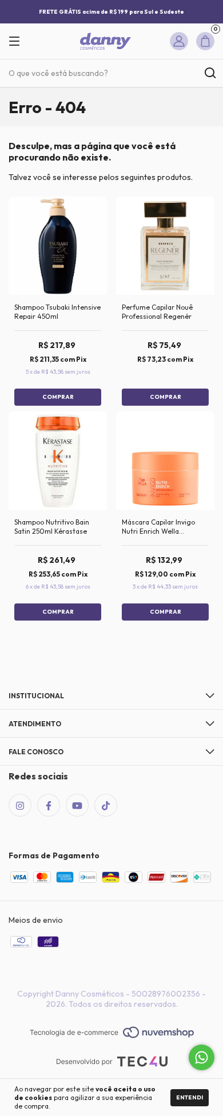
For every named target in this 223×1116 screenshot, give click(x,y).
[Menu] (19, 41)
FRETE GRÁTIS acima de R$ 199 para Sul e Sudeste (111, 11)
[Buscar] (209, 73)
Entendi (189, 1097)
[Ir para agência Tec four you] (112, 1063)
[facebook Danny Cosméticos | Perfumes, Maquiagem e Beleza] (48, 805)
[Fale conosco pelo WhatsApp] (201, 1057)
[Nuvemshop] (111, 1033)
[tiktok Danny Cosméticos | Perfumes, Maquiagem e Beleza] (105, 805)
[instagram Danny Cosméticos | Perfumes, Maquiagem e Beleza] (20, 805)
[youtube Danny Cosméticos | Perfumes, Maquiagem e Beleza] (77, 805)
